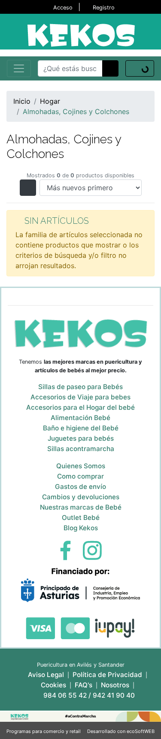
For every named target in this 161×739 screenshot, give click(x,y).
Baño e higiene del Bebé (80, 428)
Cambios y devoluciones (80, 497)
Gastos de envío (80, 486)
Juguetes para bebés (81, 438)
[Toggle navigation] (19, 68)
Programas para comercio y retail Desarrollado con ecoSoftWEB (80, 731)
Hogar (50, 101)
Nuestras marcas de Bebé (81, 507)
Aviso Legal (46, 675)
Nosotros (115, 685)
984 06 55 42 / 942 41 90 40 (89, 695)
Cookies (53, 685)
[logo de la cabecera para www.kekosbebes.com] (80, 34)
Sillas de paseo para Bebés (80, 387)
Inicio (21, 101)
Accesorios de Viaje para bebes (80, 397)
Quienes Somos (80, 466)
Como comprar (80, 476)
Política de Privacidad (107, 675)
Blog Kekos (81, 528)
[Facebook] (65, 549)
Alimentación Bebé (80, 418)
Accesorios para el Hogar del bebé (80, 407)
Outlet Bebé (81, 517)
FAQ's (83, 685)
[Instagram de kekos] (92, 549)
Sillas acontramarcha (80, 449)
